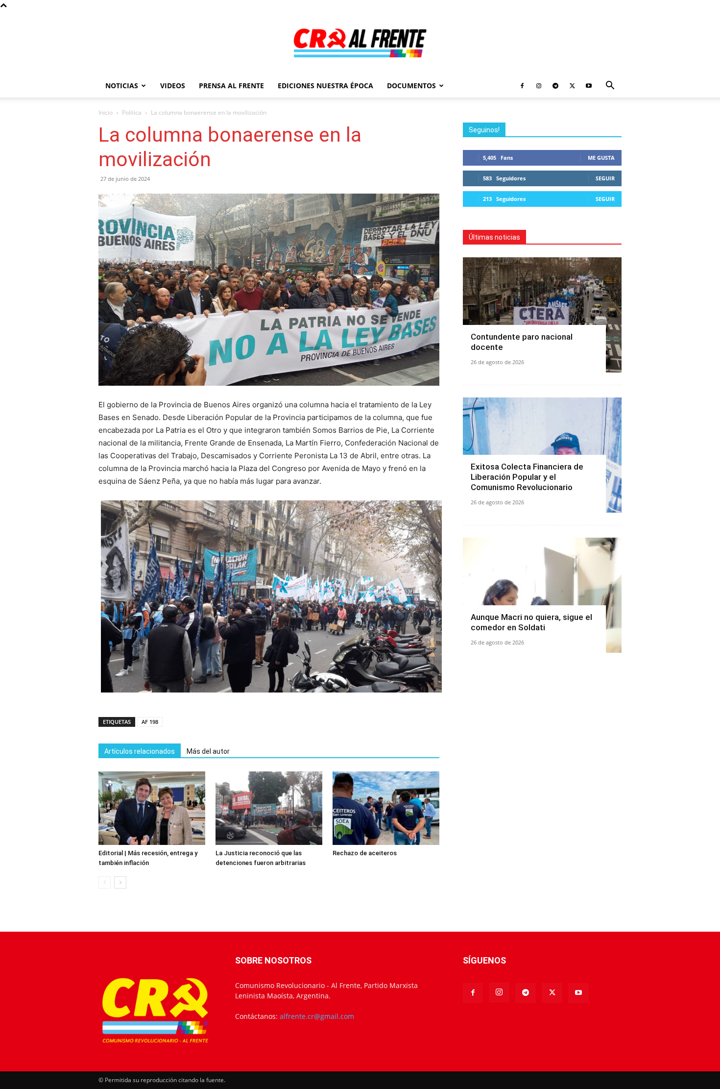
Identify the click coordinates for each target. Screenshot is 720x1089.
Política (132, 112)
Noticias (121, 85)
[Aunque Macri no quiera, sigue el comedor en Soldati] (542, 595)
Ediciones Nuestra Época (325, 85)
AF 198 (150, 721)
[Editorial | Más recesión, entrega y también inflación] (151, 808)
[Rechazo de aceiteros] (386, 808)
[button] (610, 86)
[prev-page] (104, 882)
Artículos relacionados (139, 751)
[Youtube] (588, 86)
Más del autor (208, 751)
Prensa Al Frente (231, 85)
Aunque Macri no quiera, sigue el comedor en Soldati (531, 622)
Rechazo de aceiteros (365, 853)
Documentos (411, 85)
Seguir (605, 178)
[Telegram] (555, 86)
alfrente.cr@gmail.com (317, 1016)
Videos (172, 85)
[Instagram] (538, 86)
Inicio (105, 112)
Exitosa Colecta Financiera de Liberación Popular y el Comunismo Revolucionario (527, 477)
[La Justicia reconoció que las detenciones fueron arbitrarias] (269, 808)
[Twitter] (572, 86)
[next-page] (120, 882)
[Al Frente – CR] (360, 42)
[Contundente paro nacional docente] (542, 314)
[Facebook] (522, 86)
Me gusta (601, 157)
